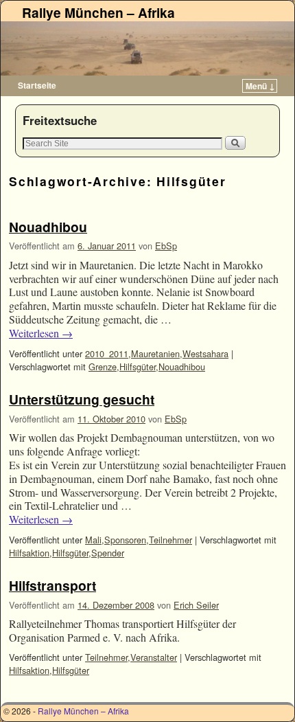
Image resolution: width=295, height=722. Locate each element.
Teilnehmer (170, 539)
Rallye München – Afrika (98, 12)
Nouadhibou (48, 226)
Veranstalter (153, 657)
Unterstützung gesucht (81, 399)
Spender (107, 552)
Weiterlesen (41, 333)
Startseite (37, 85)
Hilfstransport (52, 585)
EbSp (166, 245)
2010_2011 (106, 353)
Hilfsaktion (29, 552)
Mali (93, 539)
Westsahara (205, 353)
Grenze (102, 366)
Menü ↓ (260, 86)
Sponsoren (125, 539)
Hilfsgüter (137, 366)
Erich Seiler (196, 604)
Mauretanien (155, 353)
